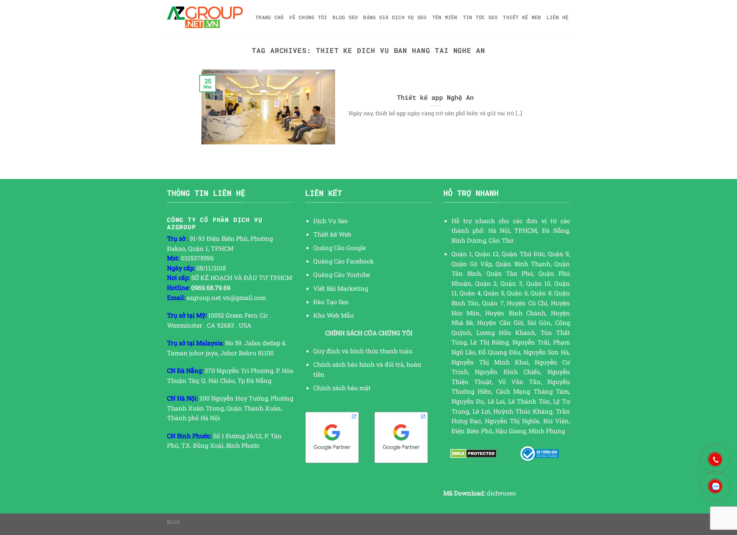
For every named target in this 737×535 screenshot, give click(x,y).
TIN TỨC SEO (480, 17)
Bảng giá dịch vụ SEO (394, 17)
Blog (173, 522)
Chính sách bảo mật (342, 388)
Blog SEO (345, 17)
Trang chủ (269, 17)
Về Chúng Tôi (308, 17)
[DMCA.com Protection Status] (473, 453)
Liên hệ (558, 17)
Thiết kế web (522, 17)
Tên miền (445, 17)
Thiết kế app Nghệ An (435, 97)
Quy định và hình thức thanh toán (363, 351)
